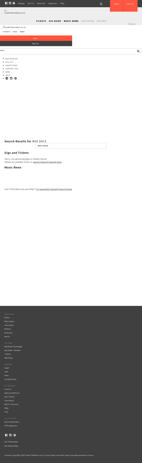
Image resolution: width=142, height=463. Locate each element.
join (6, 371)
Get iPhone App (11, 442)
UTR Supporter (10, 426)
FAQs (6, 408)
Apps (8, 72)
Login (116, 4)
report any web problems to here (79, 455)
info (6, 412)
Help (62, 3)
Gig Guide (55, 21)
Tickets (41, 21)
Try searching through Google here (54, 189)
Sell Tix (31, 3)
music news (9, 321)
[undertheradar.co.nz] (15, 12)
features (101, 21)
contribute (9, 400)
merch (7, 336)
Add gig (21, 3)
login (6, 368)
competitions (10, 379)
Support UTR (12, 68)
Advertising (11, 65)
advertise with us (12, 393)
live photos (87, 21)
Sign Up (130, 4)
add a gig (8, 358)
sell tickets (9, 397)
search (103, 5)
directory (8, 333)
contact (7, 389)
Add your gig (12, 59)
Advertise (41, 3)
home (7, 317)
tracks (131, 24)
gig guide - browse (12, 350)
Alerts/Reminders (12, 422)
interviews (9, 325)
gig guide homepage (13, 346)
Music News (71, 21)
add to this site (11, 404)
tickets (7, 354)
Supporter (52, 3)
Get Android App (11, 446)
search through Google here (47, 162)
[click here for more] (71, 104)
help (6, 375)
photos (7, 329)
